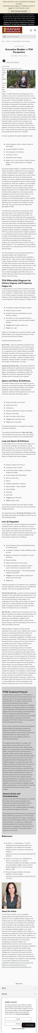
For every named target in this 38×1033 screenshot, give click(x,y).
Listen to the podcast (12, 62)
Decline (18, 1024)
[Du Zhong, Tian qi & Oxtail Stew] (36, 1031)
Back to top (19, 984)
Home (3, 41)
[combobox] (19, 37)
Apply (10, 8)
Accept (18, 1019)
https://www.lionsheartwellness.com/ (13, 965)
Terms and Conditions (22, 1014)
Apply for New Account (19, 11)
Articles (8, 41)
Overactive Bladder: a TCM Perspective (21, 41)
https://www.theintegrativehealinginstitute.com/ (16, 967)
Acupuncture (19, 46)
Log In (17, 6)
